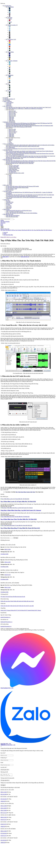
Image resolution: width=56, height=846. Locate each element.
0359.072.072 (4, 835)
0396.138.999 (4, 808)
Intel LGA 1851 (12, 115)
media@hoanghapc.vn (5, 617)
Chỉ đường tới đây (4, 554)
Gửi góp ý (3, 785)
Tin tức (23, 596)
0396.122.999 (8, 562)
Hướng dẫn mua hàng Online (7, 601)
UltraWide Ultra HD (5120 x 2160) (16, 173)
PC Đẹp (7, 84)
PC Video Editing (10, 52)
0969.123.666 (8, 549)
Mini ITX (11, 139)
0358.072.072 (4, 824)
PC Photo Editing (10, 6)
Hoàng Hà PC (5, 256)
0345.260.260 (4, 840)
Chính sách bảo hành (5, 605)
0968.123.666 (8, 587)
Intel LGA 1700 (12, 114)
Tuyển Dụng (10, 596)
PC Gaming (8, 90)
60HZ (10, 175)
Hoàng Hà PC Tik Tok (16, 610)
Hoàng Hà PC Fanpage (6, 610)
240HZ (10, 183)
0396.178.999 (4, 810)
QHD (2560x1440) (13, 169)
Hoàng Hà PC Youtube (26, 610)
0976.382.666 (4, 799)
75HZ (10, 176)
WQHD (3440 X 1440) (14, 170)
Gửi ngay (16, 537)
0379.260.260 (4, 833)
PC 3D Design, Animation (11, 60)
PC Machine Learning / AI (11, 25)
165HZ (10, 181)
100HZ (10, 177)
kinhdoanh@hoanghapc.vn (6, 621)
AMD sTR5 (11, 136)
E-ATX (10, 142)
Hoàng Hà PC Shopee (36, 610)
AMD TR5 (11, 119)
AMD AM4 (11, 117)
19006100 (3, 801)
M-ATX (10, 140)
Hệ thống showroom (17, 596)
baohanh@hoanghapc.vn (6, 626)
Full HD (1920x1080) (13, 166)
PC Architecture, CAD (11, 39)
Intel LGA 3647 (12, 113)
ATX (10, 141)
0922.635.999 (4, 794)
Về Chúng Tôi (4, 596)
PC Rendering (9, 17)
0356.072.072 (8, 574)
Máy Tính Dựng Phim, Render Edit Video (25, 492)
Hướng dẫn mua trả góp (28, 601)
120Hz (10, 179)
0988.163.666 (4, 817)
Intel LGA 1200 (12, 111)
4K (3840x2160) (12, 171)
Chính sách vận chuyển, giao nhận (26, 605)
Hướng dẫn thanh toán (18, 601)
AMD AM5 (11, 118)
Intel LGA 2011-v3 (13, 112)
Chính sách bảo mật (14, 605)
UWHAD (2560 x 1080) (14, 168)
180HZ (10, 182)
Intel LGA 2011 (12, 130)
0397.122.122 (4, 812)
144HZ (10, 180)
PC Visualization (9, 75)
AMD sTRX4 (12, 120)
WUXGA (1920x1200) (14, 165)
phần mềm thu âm (25, 256)
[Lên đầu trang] (1, 746)
